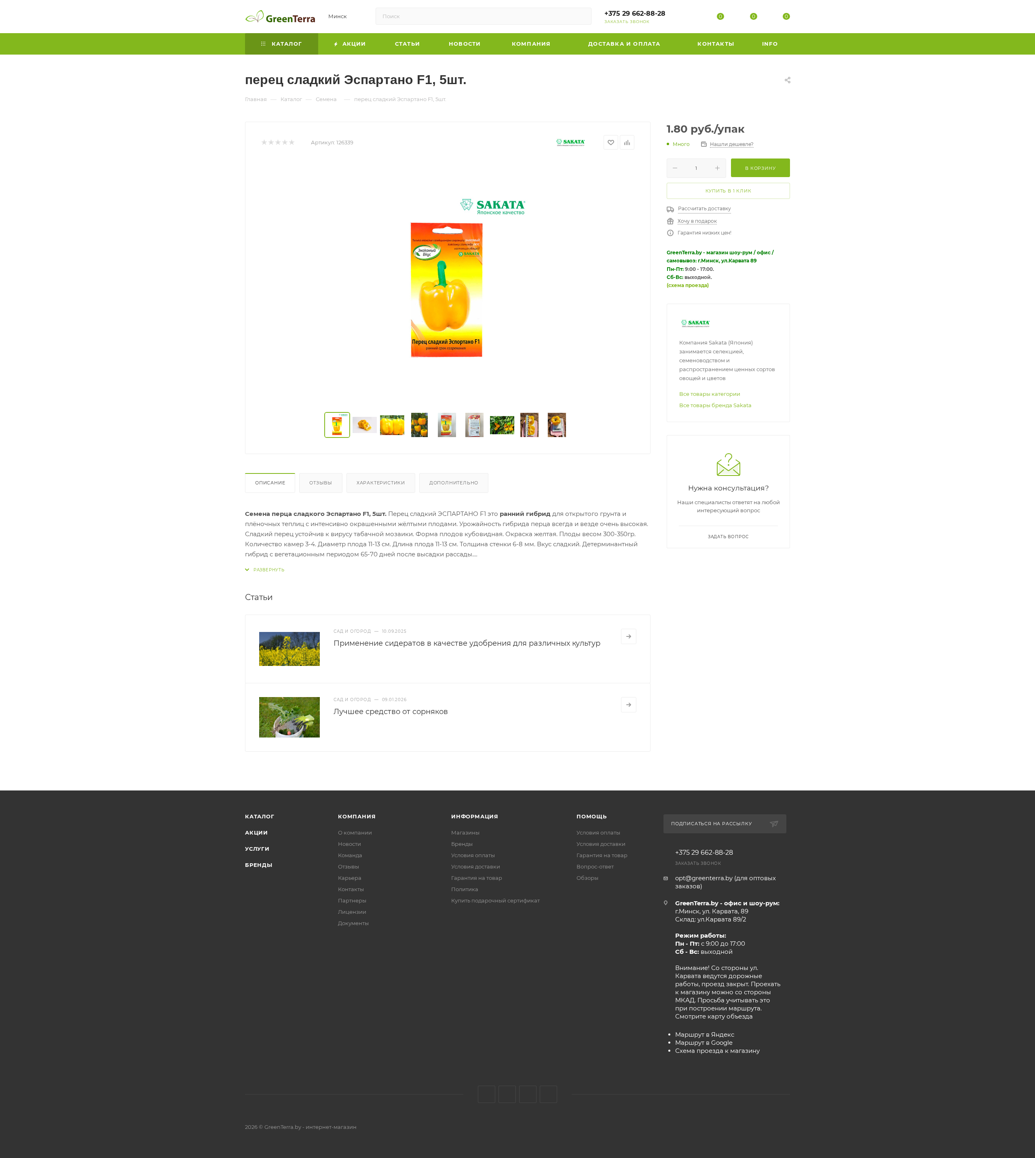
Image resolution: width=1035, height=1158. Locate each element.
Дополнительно (453, 483)
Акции (256, 832)
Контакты (351, 889)
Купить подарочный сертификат (495, 900)
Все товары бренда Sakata (715, 405)
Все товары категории (709, 394)
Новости (349, 844)
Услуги (257, 848)
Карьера (349, 878)
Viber (548, 1094)
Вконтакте (486, 1094)
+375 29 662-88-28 (634, 13)
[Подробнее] (628, 636)
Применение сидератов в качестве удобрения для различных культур (467, 643)
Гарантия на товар (476, 878)
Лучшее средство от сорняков (391, 711)
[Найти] (581, 16)
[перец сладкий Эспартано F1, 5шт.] (448, 281)
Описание (270, 483)
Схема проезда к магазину (717, 1050)
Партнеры (352, 900)
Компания (357, 816)
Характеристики (381, 483)
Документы (353, 923)
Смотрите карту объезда (714, 1016)
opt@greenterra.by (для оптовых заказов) (725, 882)
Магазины (465, 832)
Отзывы (320, 483)
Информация (474, 816)
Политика (464, 889)
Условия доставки (475, 866)
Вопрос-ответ (595, 866)
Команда (350, 855)
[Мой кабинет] (687, 18)
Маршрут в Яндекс (704, 1034)
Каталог (260, 816)
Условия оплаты (473, 855)
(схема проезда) (688, 285)
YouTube (528, 1094)
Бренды (258, 865)
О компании (355, 832)
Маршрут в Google (704, 1042)
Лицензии (352, 912)
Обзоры (587, 878)
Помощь (592, 816)
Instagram (507, 1094)
